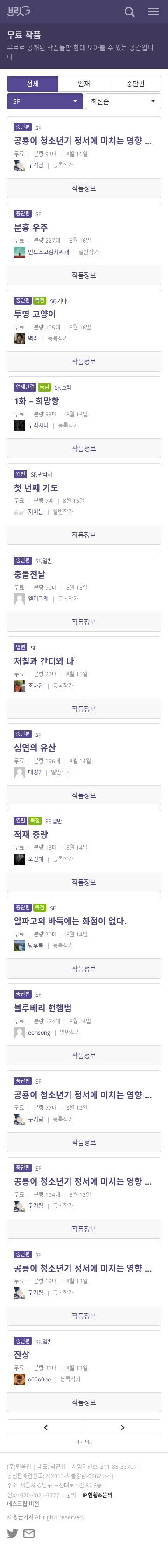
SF (16, 101)
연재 (84, 83)
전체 (33, 83)
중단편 (135, 83)
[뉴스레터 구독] (29, 1533)
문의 (71, 1495)
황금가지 (23, 1517)
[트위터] (12, 1533)
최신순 (100, 101)
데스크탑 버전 (23, 1504)
